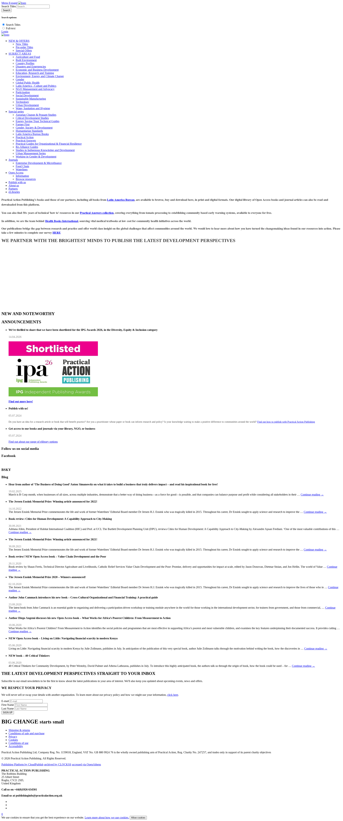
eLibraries (14, 191)
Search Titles (8, 6)
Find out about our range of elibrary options (33, 441)
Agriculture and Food (28, 56)
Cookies (13, 739)
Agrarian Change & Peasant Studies (36, 114)
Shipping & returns (19, 730)
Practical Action (25, 137)
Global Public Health (27, 82)
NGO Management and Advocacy (35, 89)
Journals (13, 159)
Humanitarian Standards (29, 130)
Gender (20, 79)
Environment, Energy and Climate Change (40, 76)
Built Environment (26, 60)
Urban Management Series (31, 153)
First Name (7, 704)
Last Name (7, 708)
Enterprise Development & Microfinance (39, 163)
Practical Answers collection (97, 213)
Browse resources (26, 179)
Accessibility (16, 746)
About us (14, 185)
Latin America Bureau (121, 200)
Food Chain (22, 166)
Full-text (10, 28)
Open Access (16, 172)
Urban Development (27, 105)
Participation (23, 92)
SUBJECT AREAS (20, 53)
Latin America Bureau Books (32, 134)
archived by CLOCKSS (57, 764)
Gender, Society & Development (34, 127)
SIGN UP (8, 712)
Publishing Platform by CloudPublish (22, 764)
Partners (13, 188)
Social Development (27, 95)
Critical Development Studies (32, 118)
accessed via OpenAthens (86, 764)
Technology (22, 101)
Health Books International (61, 221)
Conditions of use (18, 743)
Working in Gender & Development (36, 156)
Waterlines (22, 169)
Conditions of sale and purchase (26, 733)
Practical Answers (26, 140)
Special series (16, 111)
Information (22, 175)
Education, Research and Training (35, 72)
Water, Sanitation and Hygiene (33, 108)
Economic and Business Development (37, 69)
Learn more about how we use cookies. (107, 817)
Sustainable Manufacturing (31, 98)
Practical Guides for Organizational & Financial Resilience (49, 143)
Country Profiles (25, 63)
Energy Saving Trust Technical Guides (37, 121)
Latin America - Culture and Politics (36, 85)
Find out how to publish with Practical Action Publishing (286, 422)
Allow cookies (138, 817)
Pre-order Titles (24, 47)
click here (172, 694)
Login (4, 31)
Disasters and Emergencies (31, 66)
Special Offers (24, 50)
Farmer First (22, 124)
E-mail (5, 701)
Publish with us (17, 182)
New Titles (22, 44)
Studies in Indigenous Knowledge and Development (45, 150)
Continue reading (312, 494)
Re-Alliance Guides (27, 146)
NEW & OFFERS (19, 40)
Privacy (13, 736)
